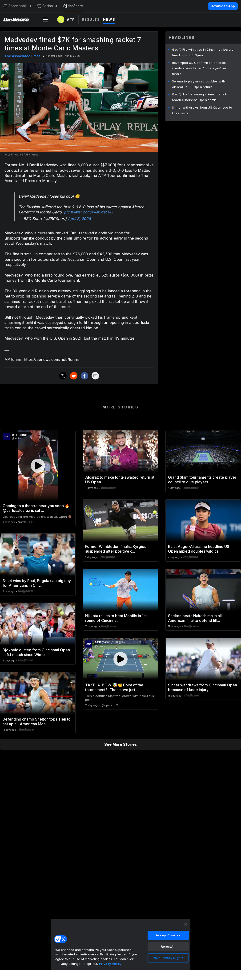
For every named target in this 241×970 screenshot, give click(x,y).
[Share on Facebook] (84, 375)
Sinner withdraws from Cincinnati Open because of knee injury (202, 687)
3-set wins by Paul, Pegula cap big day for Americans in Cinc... (37, 583)
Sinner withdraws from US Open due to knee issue (202, 110)
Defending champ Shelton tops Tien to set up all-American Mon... (37, 721)
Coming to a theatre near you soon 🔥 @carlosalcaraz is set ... (36, 508)
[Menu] (45, 19)
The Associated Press (22, 56)
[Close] (185, 924)
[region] (120, 944)
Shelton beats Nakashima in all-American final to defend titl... (195, 618)
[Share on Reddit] (73, 375)
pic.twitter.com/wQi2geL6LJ (89, 212)
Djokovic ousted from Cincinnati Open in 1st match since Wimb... (36, 652)
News (109, 19)
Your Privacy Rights (168, 958)
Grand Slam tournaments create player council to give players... (202, 479)
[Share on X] (63, 375)
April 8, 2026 (79, 218)
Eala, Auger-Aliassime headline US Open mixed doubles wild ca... (198, 549)
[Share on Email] (95, 375)
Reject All (168, 946)
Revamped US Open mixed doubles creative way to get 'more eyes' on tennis (199, 68)
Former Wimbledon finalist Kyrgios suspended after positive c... (115, 549)
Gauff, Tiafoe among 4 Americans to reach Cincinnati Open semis (200, 97)
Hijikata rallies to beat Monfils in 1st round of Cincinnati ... (116, 618)
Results (91, 19)
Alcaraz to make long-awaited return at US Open (119, 479)
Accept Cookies (168, 935)
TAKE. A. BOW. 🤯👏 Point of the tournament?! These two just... (114, 687)
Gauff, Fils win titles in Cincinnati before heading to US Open (203, 52)
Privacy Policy (110, 964)
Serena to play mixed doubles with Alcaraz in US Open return (198, 84)
